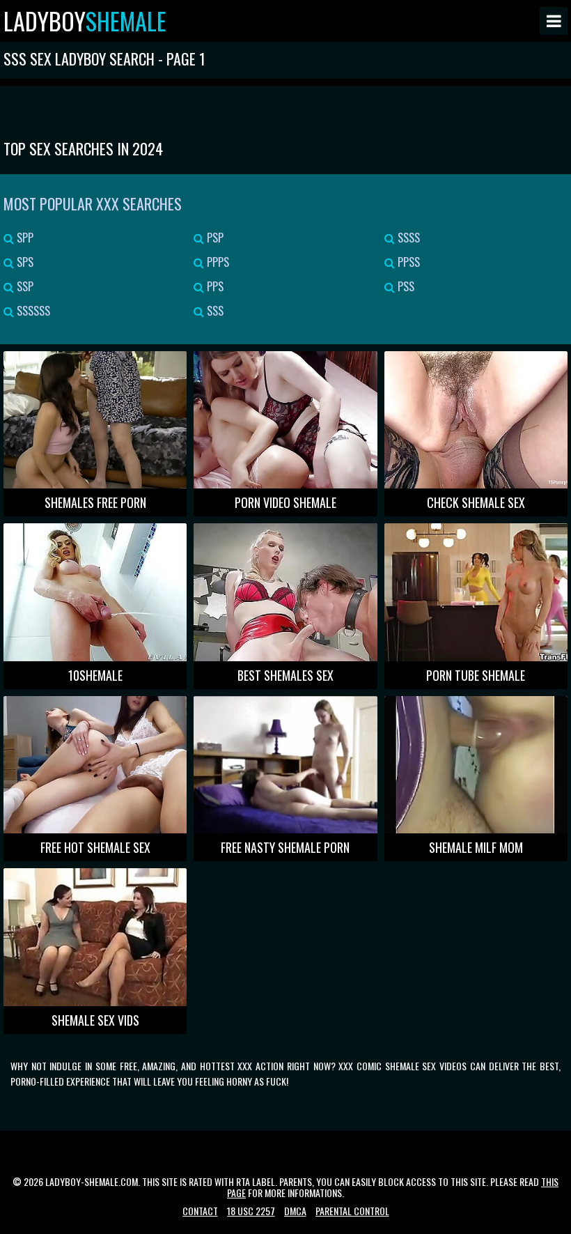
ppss (407, 262)
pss (404, 286)
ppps (216, 262)
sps (23, 262)
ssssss (32, 310)
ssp (23, 286)
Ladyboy (84, 21)
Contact (200, 1210)
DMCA (295, 1210)
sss (214, 310)
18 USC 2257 (251, 1210)
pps (214, 286)
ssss (407, 237)
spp (23, 237)
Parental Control (352, 1210)
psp (214, 237)
